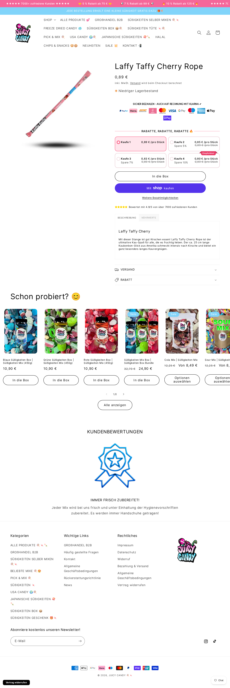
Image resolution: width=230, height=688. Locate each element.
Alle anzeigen (115, 405)
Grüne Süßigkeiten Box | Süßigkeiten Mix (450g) (58, 361)
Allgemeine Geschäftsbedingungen (81, 568)
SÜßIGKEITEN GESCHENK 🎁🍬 (33, 618)
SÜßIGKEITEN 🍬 (22, 585)
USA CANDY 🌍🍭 (23, 592)
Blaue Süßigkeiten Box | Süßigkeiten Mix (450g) (18, 361)
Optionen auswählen (182, 379)
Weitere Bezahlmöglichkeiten (160, 197)
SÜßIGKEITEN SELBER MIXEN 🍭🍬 (32, 561)
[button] (49, 19)
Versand (135, 83)
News (68, 585)
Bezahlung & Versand (133, 566)
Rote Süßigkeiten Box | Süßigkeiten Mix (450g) (98, 361)
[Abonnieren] (80, 641)
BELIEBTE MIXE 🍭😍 (25, 571)
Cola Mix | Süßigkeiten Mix (180, 359)
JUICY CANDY (117, 675)
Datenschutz (127, 552)
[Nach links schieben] (107, 394)
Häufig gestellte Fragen (81, 552)
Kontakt (69, 559)
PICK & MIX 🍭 (21, 578)
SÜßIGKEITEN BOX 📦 (26, 611)
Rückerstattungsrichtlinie (82, 578)
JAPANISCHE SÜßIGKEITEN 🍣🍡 (33, 601)
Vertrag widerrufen (131, 585)
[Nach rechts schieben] (123, 394)
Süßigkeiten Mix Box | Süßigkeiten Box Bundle (139, 361)
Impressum (125, 545)
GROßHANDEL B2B (24, 552)
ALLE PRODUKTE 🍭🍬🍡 (29, 545)
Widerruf (124, 559)
